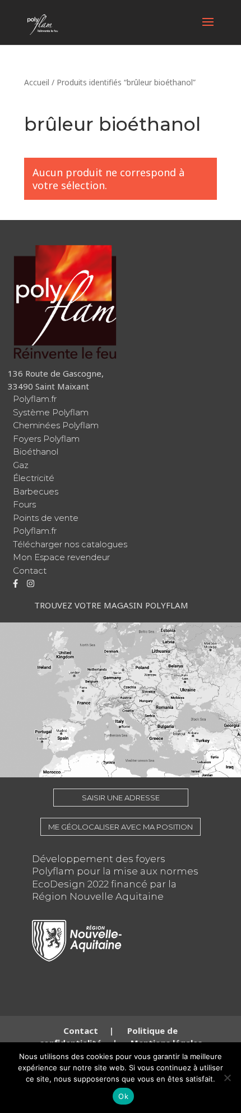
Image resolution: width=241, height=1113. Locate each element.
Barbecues (35, 491)
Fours (24, 504)
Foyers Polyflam (46, 438)
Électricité (33, 478)
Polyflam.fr (35, 398)
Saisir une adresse (121, 797)
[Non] (227, 1077)
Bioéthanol (35, 451)
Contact (30, 570)
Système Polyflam (51, 412)
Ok (123, 1096)
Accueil (36, 82)
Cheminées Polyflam (56, 425)
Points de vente (45, 517)
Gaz (21, 465)
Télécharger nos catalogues (70, 544)
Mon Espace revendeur (61, 557)
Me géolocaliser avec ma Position (120, 826)
